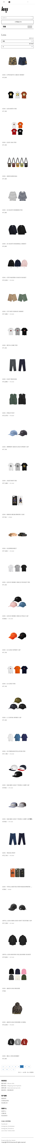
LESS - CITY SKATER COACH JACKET (14, 277)
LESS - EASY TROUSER (9, 379)
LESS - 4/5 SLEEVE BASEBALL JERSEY (14, 244)
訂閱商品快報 (5, 1100)
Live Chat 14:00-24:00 (8, 1130)
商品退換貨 (4, 1115)
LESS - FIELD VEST (8, 413)
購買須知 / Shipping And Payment (11, 1086)
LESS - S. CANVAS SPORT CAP (11, 717)
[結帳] (32, 2)
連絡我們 (3, 1098)
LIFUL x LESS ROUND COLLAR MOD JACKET (16, 954)
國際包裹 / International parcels (10, 1088)
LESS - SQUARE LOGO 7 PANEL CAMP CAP (15, 785)
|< (3, 1066)
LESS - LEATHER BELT (9, 548)
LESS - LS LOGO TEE (8, 683)
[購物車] (29, 2)
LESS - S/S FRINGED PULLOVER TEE (13, 751)
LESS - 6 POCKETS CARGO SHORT (13, 75)
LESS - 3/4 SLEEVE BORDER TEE (12, 210)
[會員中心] (27, 2)
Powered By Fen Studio (8, 1140)
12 (29, 1066)
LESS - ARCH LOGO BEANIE (11, 988)
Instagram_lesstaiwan (8, 1126)
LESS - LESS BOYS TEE (9, 108)
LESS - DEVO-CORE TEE (10, 345)
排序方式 (31, 38)
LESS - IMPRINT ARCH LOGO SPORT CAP (15, 447)
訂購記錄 (3, 1113)
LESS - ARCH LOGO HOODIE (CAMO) (14, 1022)
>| (13, 1069)
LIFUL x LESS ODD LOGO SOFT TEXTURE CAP (17, 920)
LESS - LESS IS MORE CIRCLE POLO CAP (15, 616)
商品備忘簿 (4, 1103)
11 (25, 1066)
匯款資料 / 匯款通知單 (7, 1090)
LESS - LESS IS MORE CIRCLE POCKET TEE (16, 582)
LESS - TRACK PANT (8, 853)
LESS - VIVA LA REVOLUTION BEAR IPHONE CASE (18, 886)
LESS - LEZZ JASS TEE (9, 142)
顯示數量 (31, 43)
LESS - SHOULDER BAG (9, 176)
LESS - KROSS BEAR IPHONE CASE (13, 514)
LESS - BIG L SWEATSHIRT (10, 1056)
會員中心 (3, 1111)
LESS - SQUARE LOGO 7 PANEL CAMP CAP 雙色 (17, 819)
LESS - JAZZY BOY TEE (9, 480)
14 (6, 1069)
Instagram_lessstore (7, 1128)
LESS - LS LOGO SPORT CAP (11, 650)
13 (3, 1069)
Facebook (4, 1124)
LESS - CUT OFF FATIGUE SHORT (12, 311)
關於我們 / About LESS (7, 1083)
